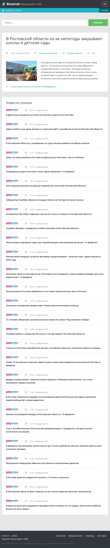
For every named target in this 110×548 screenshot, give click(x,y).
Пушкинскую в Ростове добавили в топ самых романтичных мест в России (46, 291)
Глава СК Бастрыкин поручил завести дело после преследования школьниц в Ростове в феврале (53, 364)
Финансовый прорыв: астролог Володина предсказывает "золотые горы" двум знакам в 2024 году (53, 258)
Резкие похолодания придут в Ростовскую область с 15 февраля (40, 414)
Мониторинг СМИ (24, 4)
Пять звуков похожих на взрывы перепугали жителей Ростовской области (46, 185)
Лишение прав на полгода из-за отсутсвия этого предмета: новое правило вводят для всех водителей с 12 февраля (55, 276)
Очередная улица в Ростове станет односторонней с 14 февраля (40, 171)
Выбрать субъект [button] (13, 10)
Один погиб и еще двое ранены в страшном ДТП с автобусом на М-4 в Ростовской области (54, 129)
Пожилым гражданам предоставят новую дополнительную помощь (42, 305)
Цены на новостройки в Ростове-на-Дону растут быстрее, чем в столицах (45, 157)
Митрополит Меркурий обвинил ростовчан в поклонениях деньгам (42, 463)
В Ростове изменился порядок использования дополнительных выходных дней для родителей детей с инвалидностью (51, 398)
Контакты (102, 535)
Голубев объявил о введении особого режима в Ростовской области (42, 228)
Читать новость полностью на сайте (33, 87)
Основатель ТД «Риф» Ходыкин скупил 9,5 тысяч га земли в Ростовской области (48, 214)
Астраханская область (48, 53)
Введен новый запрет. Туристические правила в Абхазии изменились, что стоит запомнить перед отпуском (49, 381)
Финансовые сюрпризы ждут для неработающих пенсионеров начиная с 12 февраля (51, 242)
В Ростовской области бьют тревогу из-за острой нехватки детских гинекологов (48, 491)
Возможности (75, 535)
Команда (89, 535)
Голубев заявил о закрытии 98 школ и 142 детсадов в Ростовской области (45, 333)
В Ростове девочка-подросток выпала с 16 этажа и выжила (37, 477)
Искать (98, 22)
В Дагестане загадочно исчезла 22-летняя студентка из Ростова (40, 114)
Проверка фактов (74, 53)
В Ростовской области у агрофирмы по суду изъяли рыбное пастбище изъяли (47, 143)
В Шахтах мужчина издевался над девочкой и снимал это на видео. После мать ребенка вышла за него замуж (53, 507)
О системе (61, 535)
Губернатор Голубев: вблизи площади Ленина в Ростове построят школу (44, 199)
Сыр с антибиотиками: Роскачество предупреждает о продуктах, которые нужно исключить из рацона (49, 430)
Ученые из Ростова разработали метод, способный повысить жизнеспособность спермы (53, 348)
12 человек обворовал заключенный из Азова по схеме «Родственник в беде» (47, 319)
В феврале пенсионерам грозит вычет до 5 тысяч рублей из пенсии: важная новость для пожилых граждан (53, 447)
